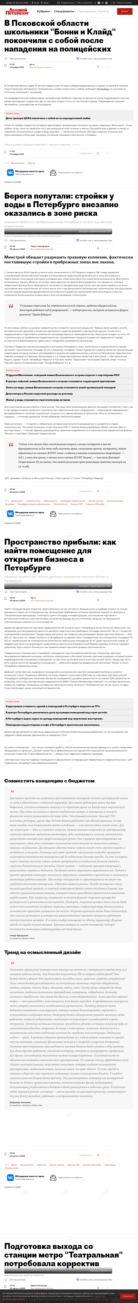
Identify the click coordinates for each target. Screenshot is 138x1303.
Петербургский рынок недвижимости (34, 504)
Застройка (9, 504)
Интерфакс (103, 89)
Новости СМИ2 (12, 182)
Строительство (33, 500)
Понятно (128, 1296)
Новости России (60, 504)
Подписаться (67, 2)
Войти (124, 11)
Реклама (103, 11)
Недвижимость (50, 500)
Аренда (14, 1164)
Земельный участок (115, 500)
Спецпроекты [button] (64, 11)
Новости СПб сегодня (95, 504)
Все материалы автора (40, 67)
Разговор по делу (27, 1164)
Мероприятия (87, 11)
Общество (41, 1164)
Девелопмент (17, 500)
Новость (31, 163)
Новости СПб (76, 504)
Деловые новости (96, 500)
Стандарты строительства (73, 500)
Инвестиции (110, 1164)
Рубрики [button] (43, 11)
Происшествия (17, 163)
